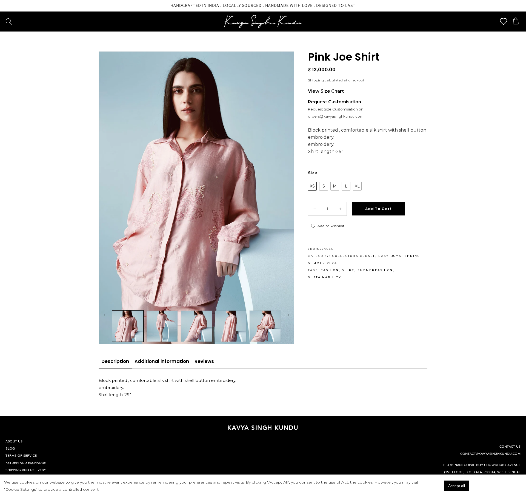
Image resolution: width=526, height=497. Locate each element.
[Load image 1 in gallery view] (128, 326)
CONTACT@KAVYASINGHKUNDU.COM (490, 453)
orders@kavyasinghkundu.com (336, 116)
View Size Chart (326, 91)
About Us (13, 441)
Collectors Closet (353, 256)
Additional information (162, 361)
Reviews (204, 361)
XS (312, 186)
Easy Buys (389, 256)
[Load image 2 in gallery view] (162, 326)
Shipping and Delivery (25, 469)
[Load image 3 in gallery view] (196, 326)
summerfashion (375, 270)
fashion (330, 270)
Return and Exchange (25, 462)
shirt (348, 270)
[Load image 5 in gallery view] (265, 326)
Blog (10, 448)
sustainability (324, 277)
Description (115, 361)
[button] (9, 22)
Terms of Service (21, 455)
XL (357, 186)
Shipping (316, 80)
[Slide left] (105, 315)
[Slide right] (288, 315)
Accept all (456, 486)
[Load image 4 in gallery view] (231, 326)
